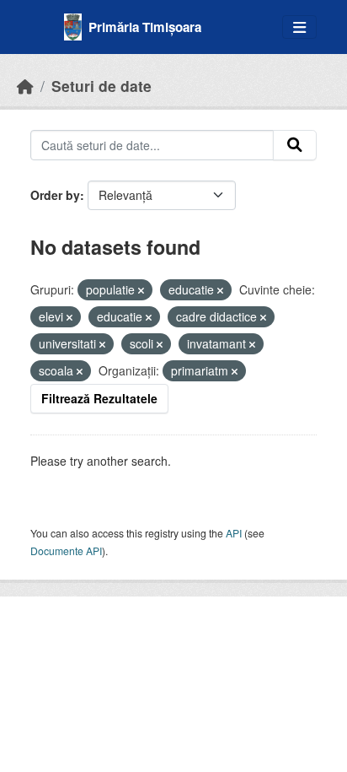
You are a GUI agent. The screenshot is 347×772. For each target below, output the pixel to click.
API (234, 533)
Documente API (66, 550)
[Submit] (295, 145)
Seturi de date (101, 85)
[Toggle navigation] (299, 27)
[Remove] (141, 290)
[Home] (25, 85)
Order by (55, 194)
